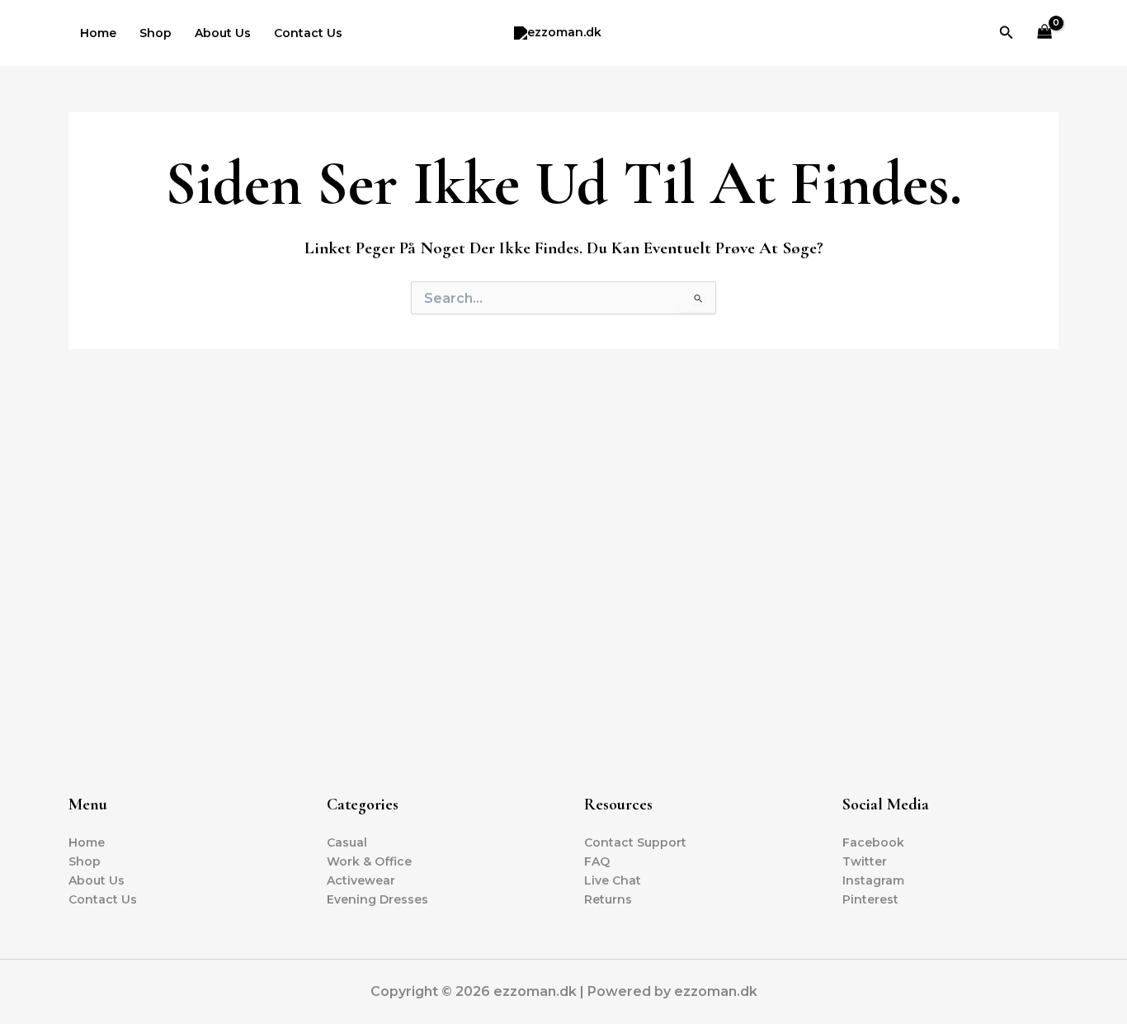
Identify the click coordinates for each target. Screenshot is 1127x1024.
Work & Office (369, 861)
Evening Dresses (377, 899)
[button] (1006, 33)
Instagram (873, 880)
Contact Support (635, 842)
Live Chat (612, 880)
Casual (347, 842)
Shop (155, 33)
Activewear (361, 880)
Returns (608, 899)
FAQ (597, 861)
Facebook (873, 842)
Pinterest (870, 899)
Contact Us (308, 33)
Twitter (864, 861)
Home (98, 33)
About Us (223, 33)
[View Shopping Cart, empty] (1045, 33)
